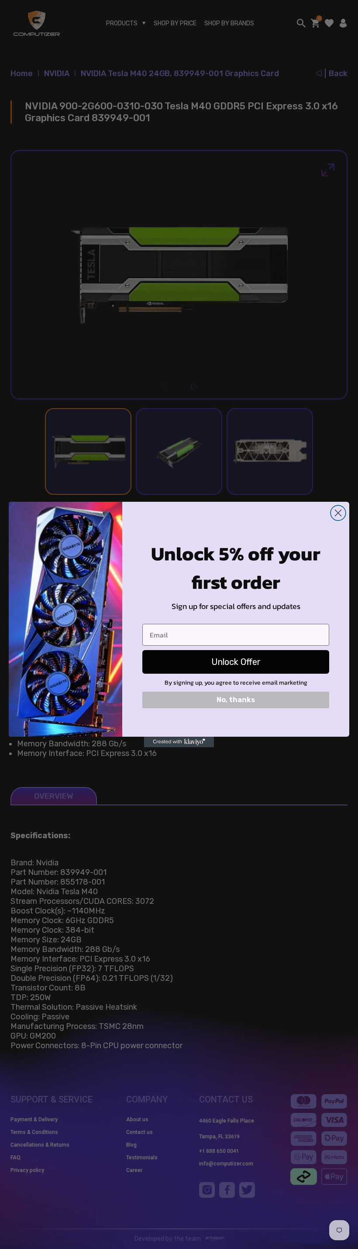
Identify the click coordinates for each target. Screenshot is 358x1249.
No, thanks (236, 700)
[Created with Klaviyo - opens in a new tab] (179, 742)
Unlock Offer (236, 662)
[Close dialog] (338, 513)
